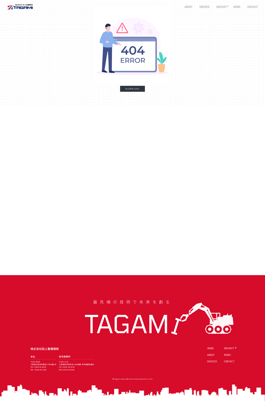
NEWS (237, 7)
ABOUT (189, 7)
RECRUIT (221, 7)
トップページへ (132, 88)
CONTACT (252, 7)
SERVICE (204, 7)
